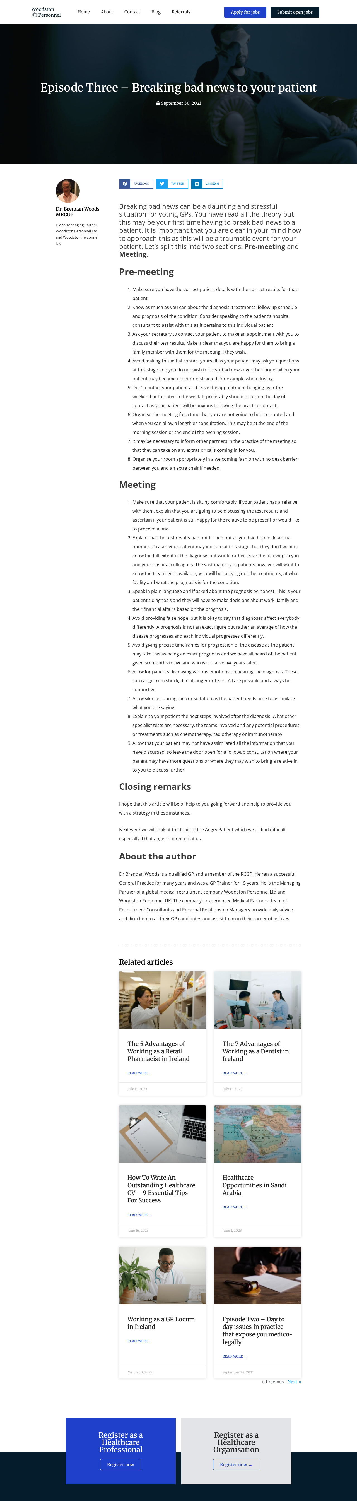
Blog (156, 12)
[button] (136, 184)
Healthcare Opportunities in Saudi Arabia (255, 1185)
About (107, 12)
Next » (294, 1381)
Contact (132, 12)
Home (84, 12)
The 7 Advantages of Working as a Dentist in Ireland (256, 1051)
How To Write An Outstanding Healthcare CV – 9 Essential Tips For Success (161, 1189)
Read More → (139, 1073)
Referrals (181, 12)
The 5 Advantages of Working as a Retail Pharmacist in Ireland (158, 1051)
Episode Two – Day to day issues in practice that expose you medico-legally (257, 1330)
